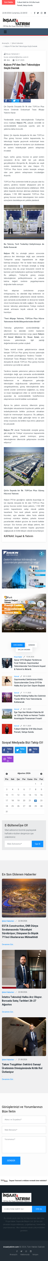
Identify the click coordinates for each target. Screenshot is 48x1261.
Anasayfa (5, 43)
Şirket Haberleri (17, 43)
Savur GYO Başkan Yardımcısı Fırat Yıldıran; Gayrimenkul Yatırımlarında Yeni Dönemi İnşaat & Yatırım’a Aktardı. (30, 664)
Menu (5, 31)
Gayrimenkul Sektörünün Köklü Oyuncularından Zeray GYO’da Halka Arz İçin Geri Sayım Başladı (29, 682)
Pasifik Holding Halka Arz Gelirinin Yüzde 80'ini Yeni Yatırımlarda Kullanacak (30, 699)
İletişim (35, 1254)
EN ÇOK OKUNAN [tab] (24, 650)
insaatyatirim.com (11, 1246)
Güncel (16, 676)
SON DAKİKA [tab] (18, 645)
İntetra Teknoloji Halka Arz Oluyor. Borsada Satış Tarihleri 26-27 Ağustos (22, 1000)
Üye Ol (37, 844)
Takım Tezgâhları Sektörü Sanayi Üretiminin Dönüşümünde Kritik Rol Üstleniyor (22, 1068)
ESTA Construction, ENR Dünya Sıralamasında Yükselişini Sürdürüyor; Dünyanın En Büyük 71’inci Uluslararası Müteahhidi (20, 931)
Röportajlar (18, 657)
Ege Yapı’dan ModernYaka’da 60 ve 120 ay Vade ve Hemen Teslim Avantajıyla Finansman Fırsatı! (29, 715)
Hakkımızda (24, 1254)
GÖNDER (11, 1160)
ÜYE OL (39, 1209)
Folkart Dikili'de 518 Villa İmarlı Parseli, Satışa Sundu (28, 730)
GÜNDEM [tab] (31, 645)
